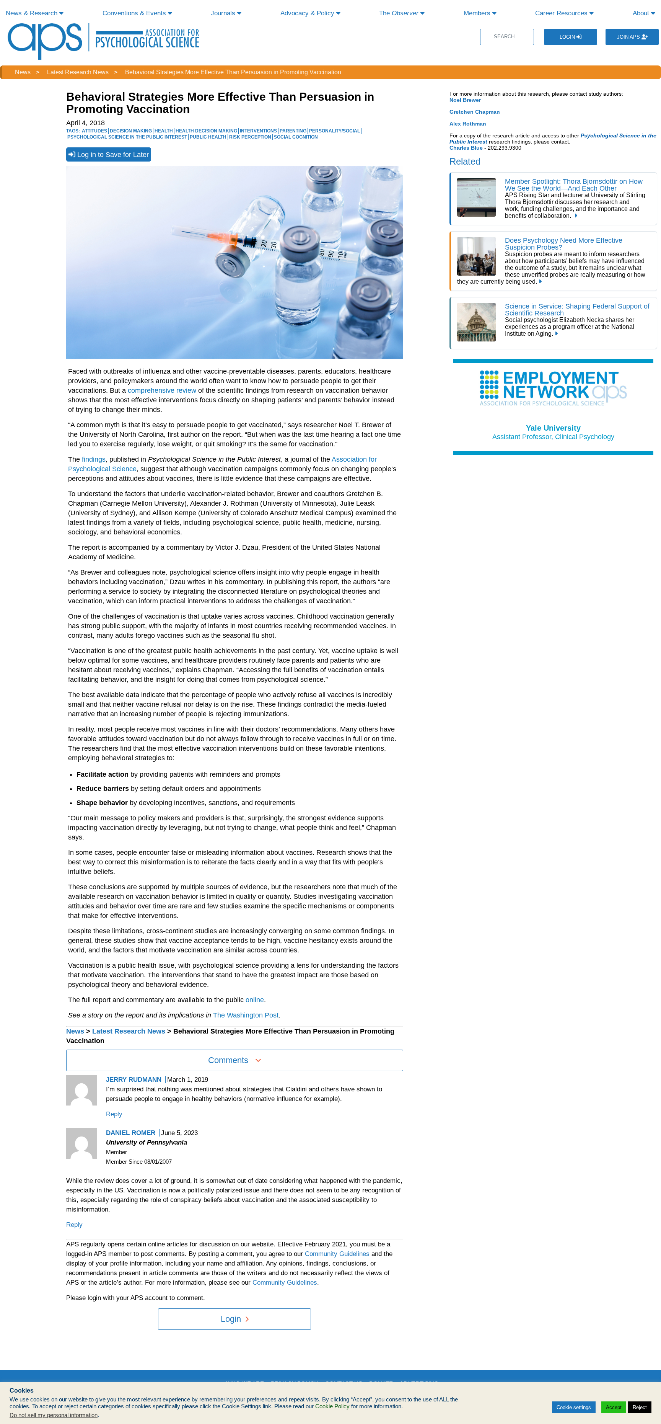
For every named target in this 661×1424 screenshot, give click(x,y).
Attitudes (94, 131)
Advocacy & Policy (308, 13)
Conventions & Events (135, 13)
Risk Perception (250, 137)
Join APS (629, 37)
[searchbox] (507, 37)
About (642, 13)
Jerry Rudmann (133, 1079)
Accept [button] (614, 1407)
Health (164, 131)
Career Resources (562, 13)
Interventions (258, 131)
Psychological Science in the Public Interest (127, 137)
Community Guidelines (337, 1253)
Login (568, 37)
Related (464, 161)
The (398, 13)
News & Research (32, 13)
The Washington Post (245, 1015)
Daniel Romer (130, 1133)
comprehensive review (162, 390)
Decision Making (131, 131)
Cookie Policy (332, 1406)
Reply (114, 1114)
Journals (224, 13)
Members (478, 13)
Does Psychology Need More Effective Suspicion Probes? (563, 244)
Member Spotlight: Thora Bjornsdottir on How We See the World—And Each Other (574, 185)
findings (94, 459)
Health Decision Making (206, 131)
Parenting (293, 131)
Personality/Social (334, 131)
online (255, 1000)
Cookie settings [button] (574, 1407)
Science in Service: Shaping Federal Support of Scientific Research (577, 309)
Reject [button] (640, 1407)
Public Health (208, 137)
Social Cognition (296, 137)
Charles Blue (466, 148)
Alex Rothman (467, 124)
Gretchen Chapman (474, 112)
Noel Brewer (465, 100)
